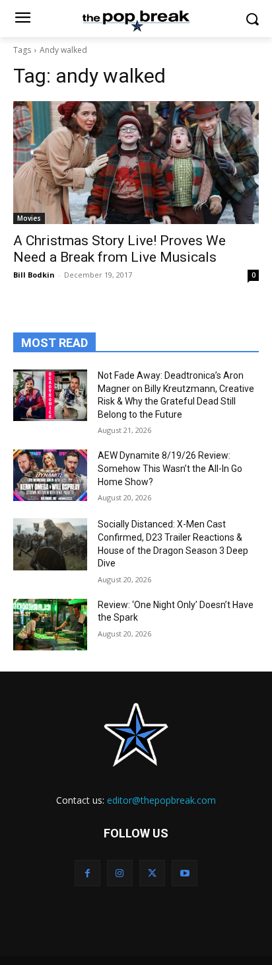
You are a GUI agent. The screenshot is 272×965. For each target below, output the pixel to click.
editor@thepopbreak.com (161, 800)
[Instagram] (120, 873)
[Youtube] (184, 873)
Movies (29, 218)
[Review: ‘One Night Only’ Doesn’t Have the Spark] (50, 624)
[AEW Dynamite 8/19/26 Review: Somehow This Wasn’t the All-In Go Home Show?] (50, 475)
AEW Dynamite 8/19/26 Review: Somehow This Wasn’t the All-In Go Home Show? (170, 468)
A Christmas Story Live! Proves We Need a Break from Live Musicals (119, 249)
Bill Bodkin (34, 275)
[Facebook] (87, 873)
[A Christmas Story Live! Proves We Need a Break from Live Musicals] (136, 162)
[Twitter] (152, 873)
